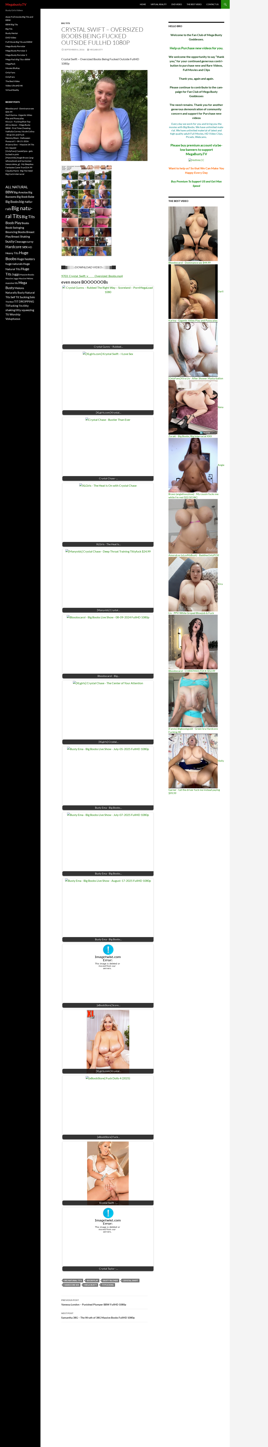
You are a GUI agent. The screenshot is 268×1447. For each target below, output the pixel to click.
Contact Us (212, 4)
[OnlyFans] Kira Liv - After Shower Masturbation (195, 378)
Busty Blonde (110, 1280)
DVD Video (176, 4)
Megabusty (96, 49)
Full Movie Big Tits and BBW (18, 42)
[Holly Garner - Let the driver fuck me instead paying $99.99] (193, 760)
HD (30, 247)
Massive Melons (26, 278)
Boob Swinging (14, 227)
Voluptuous (12, 318)
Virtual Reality (159, 4)
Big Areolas (21, 192)
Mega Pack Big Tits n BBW (17, 59)
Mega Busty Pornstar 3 (16, 55)
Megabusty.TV (15, 4)
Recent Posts (12, 102)
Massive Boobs (27, 274)
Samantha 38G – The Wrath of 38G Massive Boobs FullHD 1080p (98, 1315)
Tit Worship (12, 314)
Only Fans (10, 72)
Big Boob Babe (25, 196)
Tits (21, 305)
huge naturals (14, 263)
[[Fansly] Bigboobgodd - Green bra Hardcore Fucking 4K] (193, 699)
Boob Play (92, 1280)
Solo (32, 297)
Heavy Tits (12, 253)
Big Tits (65, 23)
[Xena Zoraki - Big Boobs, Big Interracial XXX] (193, 407)
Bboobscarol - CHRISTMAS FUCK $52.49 (191, 670)
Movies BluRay (12, 68)
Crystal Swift (130, 1280)
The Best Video (194, 4)
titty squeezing (24, 310)
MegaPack (10, 63)
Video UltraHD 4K (14, 85)
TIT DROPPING (24, 301)
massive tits (11, 283)
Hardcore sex (71, 1285)
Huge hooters (26, 259)
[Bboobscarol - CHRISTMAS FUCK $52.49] (193, 641)
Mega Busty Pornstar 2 (16, 50)
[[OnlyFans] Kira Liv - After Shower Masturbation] (193, 349)
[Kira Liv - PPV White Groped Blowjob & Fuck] (193, 583)
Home (143, 4)
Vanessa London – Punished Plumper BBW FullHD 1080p (93, 1302)
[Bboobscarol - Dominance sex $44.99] (193, 233)
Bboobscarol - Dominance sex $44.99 (189, 262)
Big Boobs (12, 202)
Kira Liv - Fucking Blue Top (17, 121)
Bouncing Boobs (15, 232)
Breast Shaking (20, 236)
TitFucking (108, 1285)
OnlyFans (10, 76)
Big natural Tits (73, 1280)
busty (9, 241)
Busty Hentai (11, 33)
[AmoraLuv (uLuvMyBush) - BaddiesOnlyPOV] (193, 526)
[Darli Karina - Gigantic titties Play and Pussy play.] (193, 291)
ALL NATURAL (16, 187)
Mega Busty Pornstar (15, 46)
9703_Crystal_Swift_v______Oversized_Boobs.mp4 (92, 276)
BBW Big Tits (11, 24)
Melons (19, 288)
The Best (9, 301)
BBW (9, 192)
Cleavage (20, 241)
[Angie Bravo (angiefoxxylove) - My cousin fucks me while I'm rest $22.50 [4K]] (193, 464)
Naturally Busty (15, 292)
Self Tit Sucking (20, 297)
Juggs (16, 274)
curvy (29, 241)
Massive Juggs (11, 278)
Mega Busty (90, 1285)
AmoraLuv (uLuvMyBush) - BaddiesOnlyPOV (193, 555)
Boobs (25, 223)
